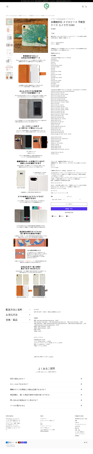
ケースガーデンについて (80, 424)
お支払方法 (12, 314)
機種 (52, 196)
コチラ (51, 356)
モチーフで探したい (45, 427)
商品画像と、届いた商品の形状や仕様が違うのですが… (30, 395)
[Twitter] (84, 442)
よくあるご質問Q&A (79, 432)
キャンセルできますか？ (19, 384)
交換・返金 (77, 430)
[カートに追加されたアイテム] (86, 6)
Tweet (54, 216)
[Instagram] (86, 442)
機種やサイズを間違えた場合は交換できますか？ (28, 389)
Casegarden (11, 445)
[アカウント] (83, 6)
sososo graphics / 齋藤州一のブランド (19, 15)
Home (7, 15)
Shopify (13, 446)
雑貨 (41, 424)
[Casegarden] (46, 6)
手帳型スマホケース (55, 53)
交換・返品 (11, 319)
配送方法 (77, 428)
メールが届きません (17, 405)
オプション (69, 196)
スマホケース (43, 418)
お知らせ (77, 422)
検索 (76, 420)
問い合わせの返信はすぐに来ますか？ (24, 400)
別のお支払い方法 (69, 212)
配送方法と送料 (14, 309)
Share (62, 216)
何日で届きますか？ (17, 379)
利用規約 (77, 435)
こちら (64, 188)
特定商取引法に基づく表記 (81, 418)
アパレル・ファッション (46, 425)
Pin (68, 216)
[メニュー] (7, 6)
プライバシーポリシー (80, 433)
